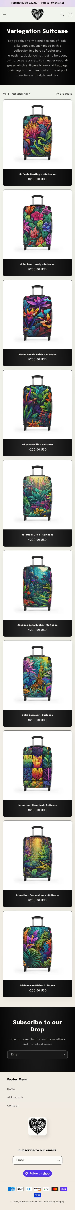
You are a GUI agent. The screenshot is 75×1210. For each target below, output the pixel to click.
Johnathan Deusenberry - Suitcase (37, 895)
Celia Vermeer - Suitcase (37, 715)
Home (11, 1089)
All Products (15, 1097)
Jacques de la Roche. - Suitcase (37, 625)
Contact (12, 1105)
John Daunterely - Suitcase (37, 264)
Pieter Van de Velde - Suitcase (38, 355)
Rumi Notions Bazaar (30, 1202)
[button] (5, 14)
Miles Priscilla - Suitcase (37, 445)
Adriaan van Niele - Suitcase (37, 986)
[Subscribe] (64, 1055)
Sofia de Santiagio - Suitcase (37, 174)
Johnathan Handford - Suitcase (37, 805)
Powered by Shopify (53, 1202)
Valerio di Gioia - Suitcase (37, 535)
